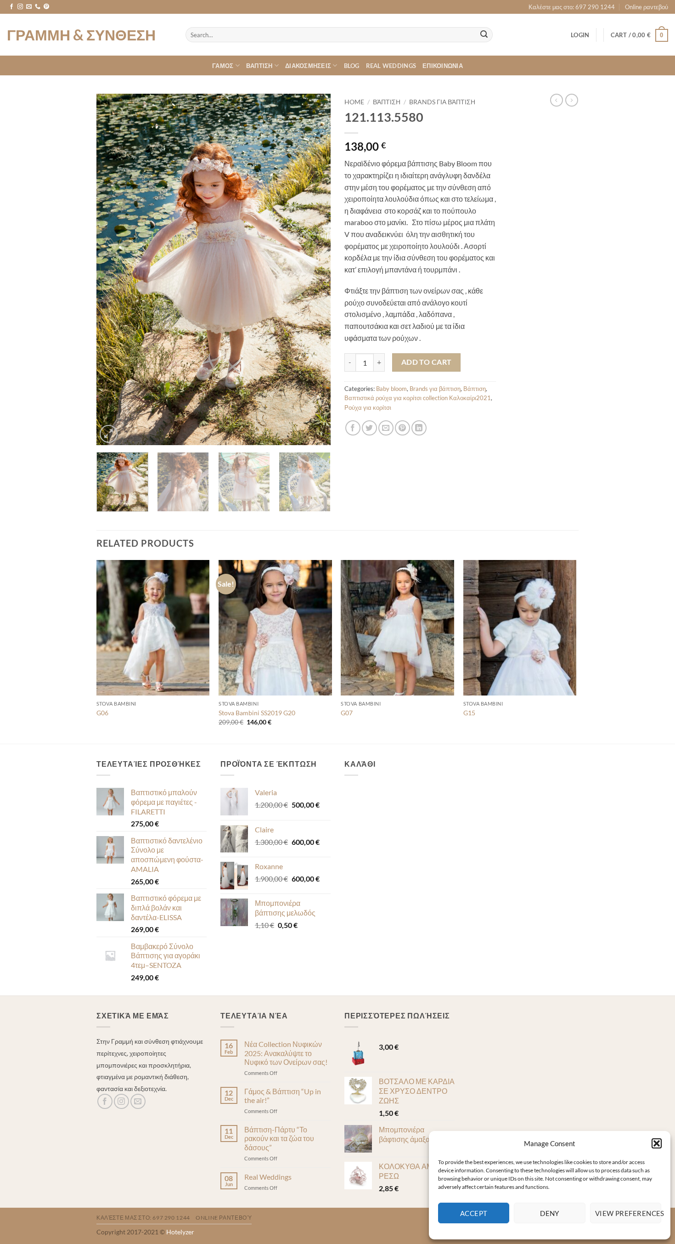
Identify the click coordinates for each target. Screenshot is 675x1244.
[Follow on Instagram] (20, 7)
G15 (469, 713)
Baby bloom (391, 388)
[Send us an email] (29, 7)
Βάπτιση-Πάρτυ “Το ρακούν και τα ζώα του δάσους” (279, 1138)
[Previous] (112, 269)
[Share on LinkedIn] (419, 427)
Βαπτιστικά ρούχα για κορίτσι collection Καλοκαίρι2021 (417, 397)
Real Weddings (391, 65)
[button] (656, 1143)
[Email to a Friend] (386, 427)
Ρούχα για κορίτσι (367, 407)
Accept (474, 1213)
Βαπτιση (259, 65)
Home (354, 102)
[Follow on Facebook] (11, 7)
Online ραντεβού (646, 7)
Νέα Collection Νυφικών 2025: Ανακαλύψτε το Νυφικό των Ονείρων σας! (285, 1053)
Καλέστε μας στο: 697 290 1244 (572, 7)
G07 (347, 713)
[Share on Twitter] (369, 427)
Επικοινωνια (442, 65)
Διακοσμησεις (308, 65)
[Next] (314, 269)
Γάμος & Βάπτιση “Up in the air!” (282, 1095)
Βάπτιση (386, 102)
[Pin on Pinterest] (402, 427)
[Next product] (556, 100)
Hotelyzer (180, 1232)
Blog (352, 65)
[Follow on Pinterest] (46, 7)
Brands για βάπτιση (442, 102)
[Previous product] (571, 100)
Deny (549, 1213)
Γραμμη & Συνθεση (81, 35)
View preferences (628, 1213)
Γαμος (222, 65)
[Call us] (37, 7)
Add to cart (426, 362)
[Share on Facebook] (352, 427)
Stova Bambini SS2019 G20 (257, 713)
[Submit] (484, 35)
